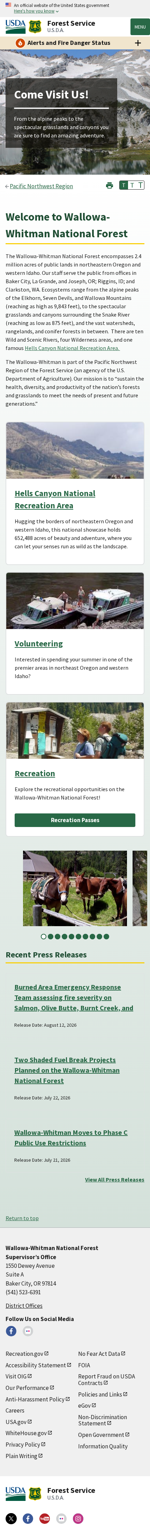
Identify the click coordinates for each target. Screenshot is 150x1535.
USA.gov (16, 1422)
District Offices (24, 1306)
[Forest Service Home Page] (35, 27)
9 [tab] (99, 936)
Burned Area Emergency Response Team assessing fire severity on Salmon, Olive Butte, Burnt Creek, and (73, 997)
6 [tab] (78, 936)
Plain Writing (21, 1456)
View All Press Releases (114, 1179)
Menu (140, 27)
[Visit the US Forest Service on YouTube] (44, 1518)
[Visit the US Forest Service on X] (11, 1518)
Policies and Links (100, 1394)
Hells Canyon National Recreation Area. (72, 347)
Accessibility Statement (36, 1365)
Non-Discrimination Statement (102, 1420)
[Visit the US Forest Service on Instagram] (78, 1518)
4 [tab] (64, 936)
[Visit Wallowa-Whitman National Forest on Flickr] (27, 1331)
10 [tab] (106, 936)
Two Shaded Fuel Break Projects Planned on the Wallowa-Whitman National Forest (67, 1070)
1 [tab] (43, 936)
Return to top (22, 1218)
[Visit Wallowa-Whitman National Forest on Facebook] (11, 1331)
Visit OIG (16, 1376)
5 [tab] (71, 936)
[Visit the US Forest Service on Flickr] (61, 1518)
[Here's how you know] (75, 8)
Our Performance (27, 1388)
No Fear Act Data (99, 1354)
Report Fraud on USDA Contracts (106, 1380)
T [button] (124, 185)
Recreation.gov (24, 1354)
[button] (109, 185)
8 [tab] (92, 936)
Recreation (35, 773)
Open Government (101, 1435)
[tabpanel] (75, 888)
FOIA (84, 1365)
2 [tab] (50, 936)
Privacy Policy (23, 1444)
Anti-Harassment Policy (35, 1399)
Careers (15, 1410)
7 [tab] (85, 936)
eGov (84, 1405)
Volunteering (39, 643)
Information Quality (103, 1446)
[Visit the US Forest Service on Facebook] (27, 1518)
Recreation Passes (75, 820)
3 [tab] (57, 936)
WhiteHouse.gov (26, 1433)
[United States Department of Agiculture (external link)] (17, 27)
